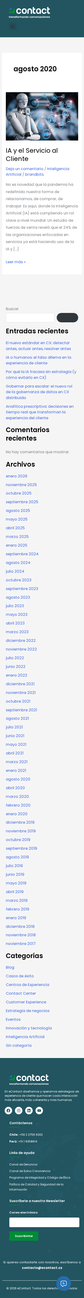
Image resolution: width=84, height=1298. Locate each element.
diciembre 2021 (20, 684)
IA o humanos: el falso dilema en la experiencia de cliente (38, 360)
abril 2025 (15, 528)
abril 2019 (15, 892)
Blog (10, 967)
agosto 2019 (17, 857)
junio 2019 (15, 874)
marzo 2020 (17, 796)
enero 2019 (16, 918)
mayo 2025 (17, 519)
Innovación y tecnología (29, 1028)
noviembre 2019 (21, 831)
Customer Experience (26, 1002)
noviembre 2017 (21, 943)
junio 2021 (15, 735)
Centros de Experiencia (27, 984)
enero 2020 (17, 814)
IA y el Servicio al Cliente (32, 155)
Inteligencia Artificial (25, 1036)
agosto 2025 (18, 510)
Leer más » (16, 262)
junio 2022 (15, 666)
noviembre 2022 (21, 649)
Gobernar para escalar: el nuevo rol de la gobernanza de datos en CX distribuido (39, 392)
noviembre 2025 (21, 484)
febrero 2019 (17, 909)
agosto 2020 (18, 779)
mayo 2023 (17, 614)
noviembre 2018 (21, 935)
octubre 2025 (19, 493)
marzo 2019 (17, 900)
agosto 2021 (17, 718)
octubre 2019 (18, 839)
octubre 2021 (18, 701)
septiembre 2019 (21, 848)
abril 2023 (15, 623)
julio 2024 (15, 571)
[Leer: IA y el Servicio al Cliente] (42, 116)
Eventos (13, 1019)
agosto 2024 (18, 562)
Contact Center (21, 993)
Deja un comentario (24, 168)
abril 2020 (15, 788)
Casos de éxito (20, 976)
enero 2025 (16, 545)
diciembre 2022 (21, 640)
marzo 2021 (17, 762)
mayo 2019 (16, 883)
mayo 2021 (16, 744)
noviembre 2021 (21, 692)
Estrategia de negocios (27, 1010)
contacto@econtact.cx (42, 1268)
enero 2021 (16, 770)
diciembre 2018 (20, 926)
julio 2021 (14, 727)
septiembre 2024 (22, 554)
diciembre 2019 (20, 822)
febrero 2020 (18, 805)
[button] (13, 26)
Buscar (12, 309)
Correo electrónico (23, 1212)
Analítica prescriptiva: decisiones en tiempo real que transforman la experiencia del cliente (40, 412)
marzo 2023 (17, 632)
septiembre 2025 (22, 502)
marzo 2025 (17, 536)
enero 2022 (16, 675)
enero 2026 (16, 476)
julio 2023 (15, 606)
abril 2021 (15, 753)
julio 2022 (15, 658)
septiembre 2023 (22, 588)
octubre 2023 (19, 580)
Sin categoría (19, 1045)
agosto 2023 (18, 597)
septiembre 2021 (21, 710)
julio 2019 (14, 865)
